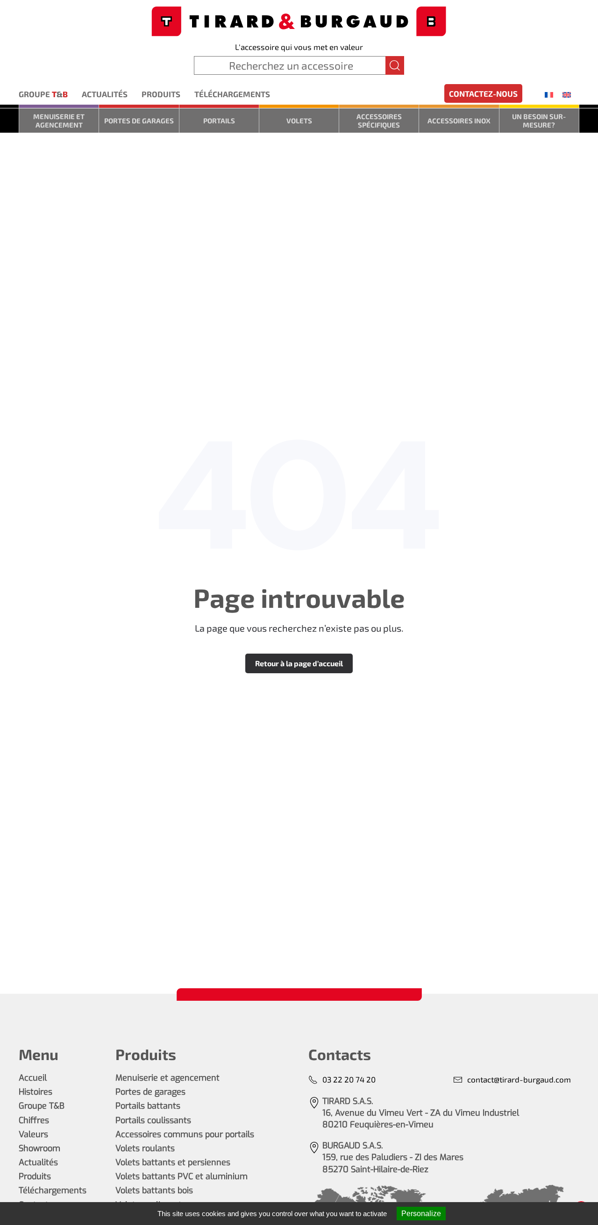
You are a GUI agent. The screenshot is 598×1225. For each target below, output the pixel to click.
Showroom (39, 1148)
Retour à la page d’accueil (299, 663)
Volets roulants (145, 1148)
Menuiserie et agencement (59, 120)
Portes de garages (139, 120)
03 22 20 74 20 (349, 1079)
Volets (299, 120)
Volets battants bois (154, 1190)
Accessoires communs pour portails (184, 1134)
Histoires (35, 1091)
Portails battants (147, 1105)
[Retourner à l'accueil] (299, 20)
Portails (219, 120)
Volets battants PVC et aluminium (181, 1176)
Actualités (105, 94)
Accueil (33, 1077)
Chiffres (34, 1120)
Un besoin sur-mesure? (539, 120)
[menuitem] (549, 94)
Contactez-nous (483, 93)
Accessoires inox (459, 120)
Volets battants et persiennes (172, 1162)
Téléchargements (232, 94)
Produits (161, 94)
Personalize (421, 1214)
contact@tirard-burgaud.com (519, 1079)
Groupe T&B (41, 1105)
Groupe (43, 94)
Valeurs (33, 1134)
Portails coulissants (153, 1120)
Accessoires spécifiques (379, 120)
